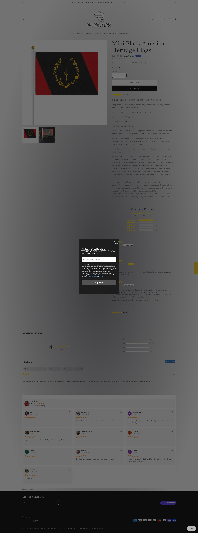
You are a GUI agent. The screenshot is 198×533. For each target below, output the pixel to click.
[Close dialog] (116, 242)
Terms (101, 276)
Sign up (99, 282)
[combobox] (85, 259)
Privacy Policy (93, 276)
